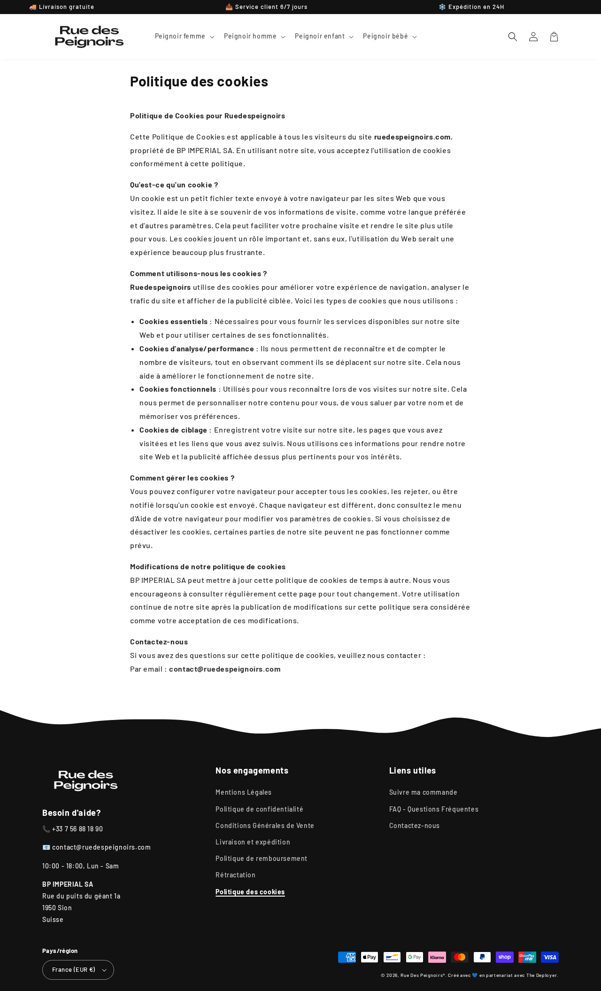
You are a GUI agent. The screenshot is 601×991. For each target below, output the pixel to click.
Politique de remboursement (262, 858)
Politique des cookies (250, 892)
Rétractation (235, 875)
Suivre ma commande (423, 792)
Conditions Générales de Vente (265, 825)
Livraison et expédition (253, 842)
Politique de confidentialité (259, 809)
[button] (183, 36)
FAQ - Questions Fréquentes (434, 809)
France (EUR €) (73, 969)
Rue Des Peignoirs (422, 975)
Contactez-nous (414, 825)
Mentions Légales (244, 792)
